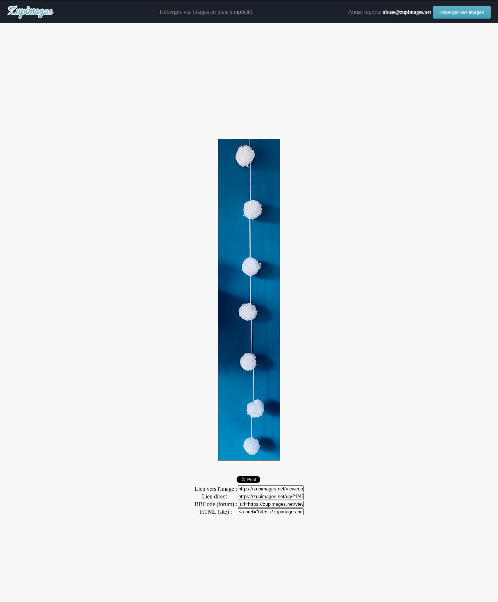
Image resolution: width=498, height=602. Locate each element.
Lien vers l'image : (216, 489)
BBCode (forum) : (216, 504)
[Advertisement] (249, 81)
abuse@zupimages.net (407, 12)
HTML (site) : (216, 512)
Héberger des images (461, 12)
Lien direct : (216, 496)
